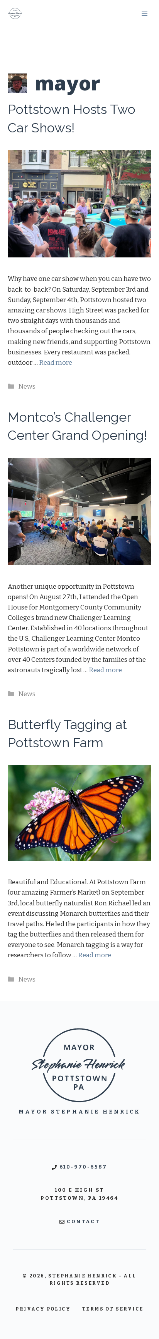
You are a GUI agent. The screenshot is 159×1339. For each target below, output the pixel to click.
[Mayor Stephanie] (15, 13)
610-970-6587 (83, 1167)
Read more (55, 363)
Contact (83, 1221)
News (27, 386)
